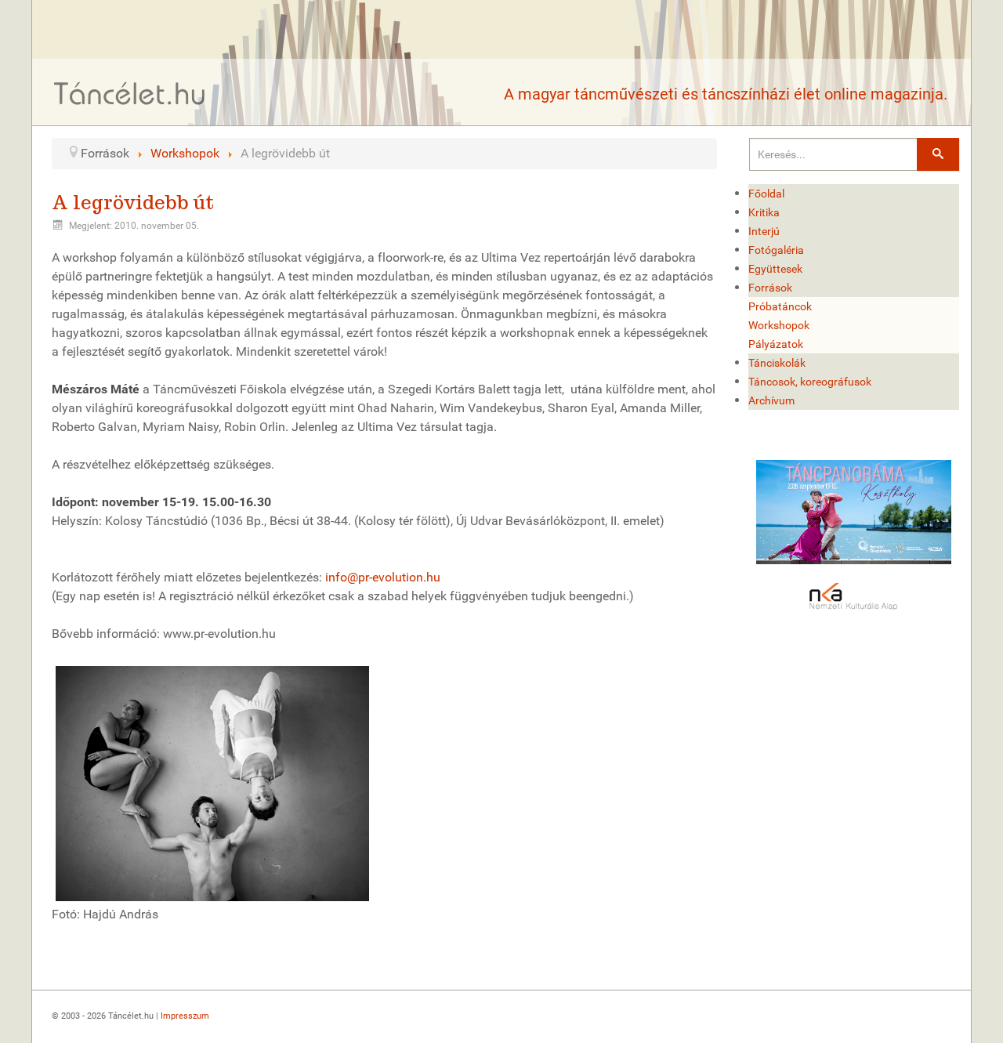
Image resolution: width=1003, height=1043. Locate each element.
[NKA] (854, 597)
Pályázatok (775, 344)
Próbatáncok (780, 306)
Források (770, 287)
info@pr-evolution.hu (382, 577)
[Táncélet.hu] (130, 93)
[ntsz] (854, 512)
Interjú (764, 231)
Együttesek (775, 269)
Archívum (771, 400)
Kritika (764, 212)
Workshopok (778, 325)
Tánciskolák (777, 363)
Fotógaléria (776, 250)
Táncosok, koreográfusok (809, 381)
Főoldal (766, 193)
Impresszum (185, 1016)
